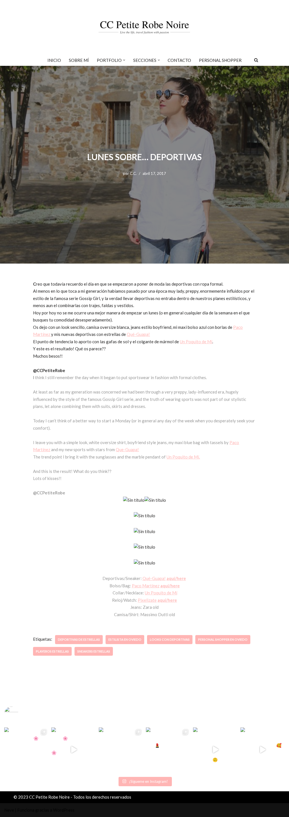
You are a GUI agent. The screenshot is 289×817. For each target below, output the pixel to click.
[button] (124, 60)
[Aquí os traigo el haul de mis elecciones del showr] (262, 749)
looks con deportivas (170, 639)
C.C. (133, 173)
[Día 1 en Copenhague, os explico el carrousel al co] (121, 749)
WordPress (64, 809)
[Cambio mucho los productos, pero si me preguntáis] (215, 749)
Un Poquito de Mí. (183, 456)
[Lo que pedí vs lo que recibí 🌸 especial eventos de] (73, 749)
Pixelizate (147, 600)
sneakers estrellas (93, 651)
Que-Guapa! (127, 449)
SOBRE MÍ (79, 60)
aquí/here (176, 578)
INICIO (54, 60)
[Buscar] (256, 60)
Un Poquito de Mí (196, 341)
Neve (9, 809)
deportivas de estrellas (79, 639)
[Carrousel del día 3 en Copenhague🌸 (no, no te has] (26, 749)
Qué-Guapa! (138, 334)
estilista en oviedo (124, 639)
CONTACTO (179, 60)
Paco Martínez (145, 585)
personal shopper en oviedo (223, 639)
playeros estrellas (52, 651)
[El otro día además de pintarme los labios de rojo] (168, 749)
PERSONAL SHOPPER (220, 60)
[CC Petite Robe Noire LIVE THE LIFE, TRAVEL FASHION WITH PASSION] (144, 27)
